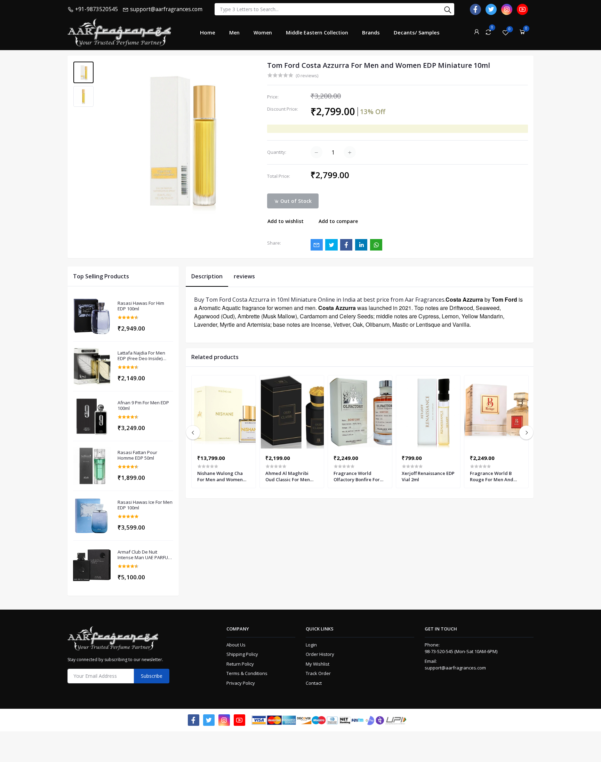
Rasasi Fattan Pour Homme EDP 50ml (137, 455)
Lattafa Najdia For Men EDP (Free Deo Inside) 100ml (141, 355)
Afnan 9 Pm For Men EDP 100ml (143, 405)
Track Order (318, 673)
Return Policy (240, 664)
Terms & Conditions (246, 673)
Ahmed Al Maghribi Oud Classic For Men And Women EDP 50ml (289, 476)
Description (207, 276)
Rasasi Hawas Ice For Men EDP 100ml (145, 505)
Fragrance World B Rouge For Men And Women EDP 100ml (491, 476)
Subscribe (151, 676)
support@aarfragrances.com (455, 668)
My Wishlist (317, 664)
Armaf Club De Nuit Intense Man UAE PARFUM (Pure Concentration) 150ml (145, 554)
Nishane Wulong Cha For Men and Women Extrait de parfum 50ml (222, 476)
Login (311, 645)
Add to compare (338, 221)
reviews (244, 276)
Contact (314, 683)
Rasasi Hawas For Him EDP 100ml (141, 306)
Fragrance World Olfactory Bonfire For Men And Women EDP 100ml (357, 476)
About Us (236, 645)
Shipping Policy (242, 654)
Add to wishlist (285, 221)
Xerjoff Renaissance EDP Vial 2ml (428, 476)
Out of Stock (295, 201)
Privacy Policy (240, 683)
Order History (320, 654)
